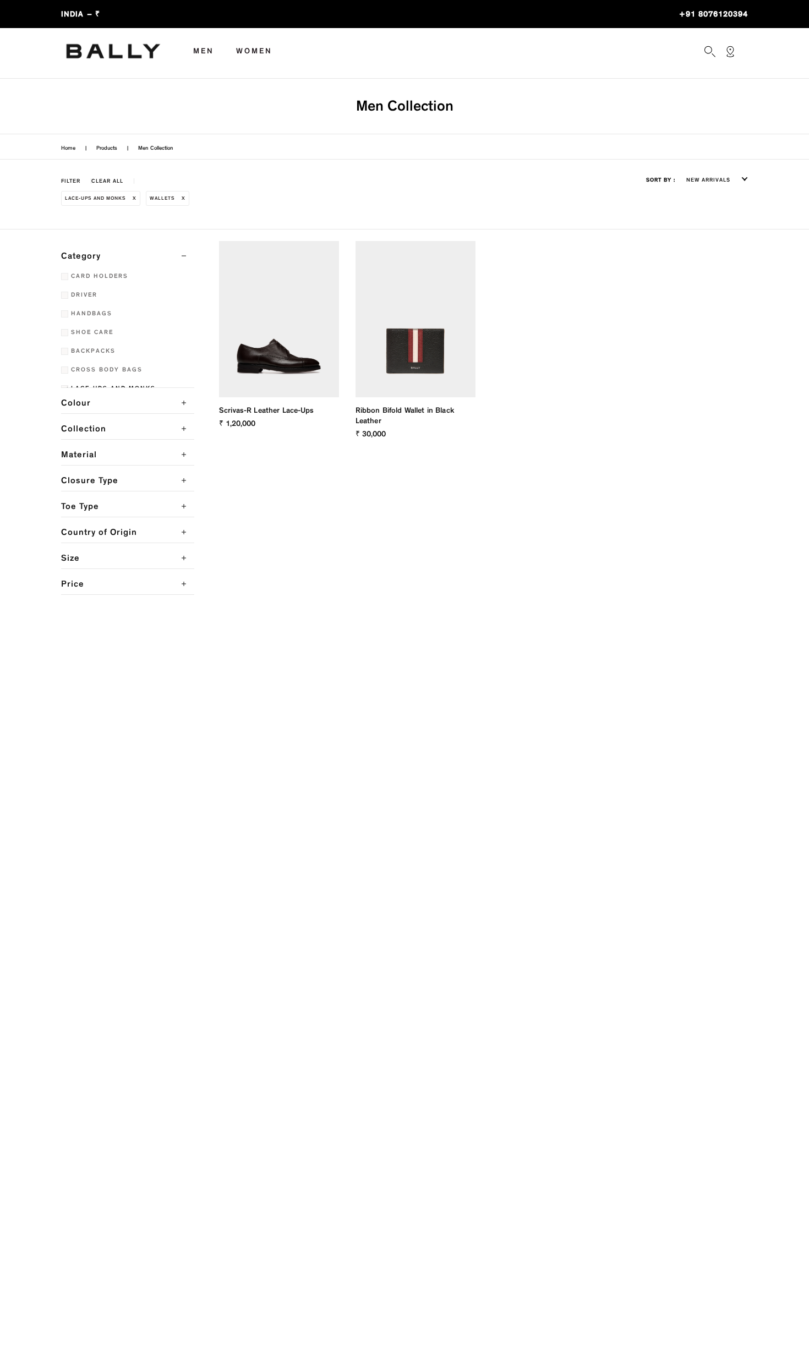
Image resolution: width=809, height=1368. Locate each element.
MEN (203, 51)
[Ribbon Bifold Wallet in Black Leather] (415, 319)
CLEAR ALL (107, 181)
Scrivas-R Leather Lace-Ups (266, 410)
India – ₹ (80, 14)
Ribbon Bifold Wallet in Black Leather (405, 415)
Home (68, 148)
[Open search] (709, 51)
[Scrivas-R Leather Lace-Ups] (279, 319)
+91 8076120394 (713, 14)
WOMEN (254, 51)
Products (106, 148)
